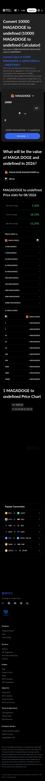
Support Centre (7, 672)
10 (6, 335)
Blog (3, 669)
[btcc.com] (7, 10)
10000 (7, 379)
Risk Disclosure (7, 719)
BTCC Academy (7, 679)
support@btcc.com (8, 737)
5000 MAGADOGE (12, 296)
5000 (7, 373)
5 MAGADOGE (11, 253)
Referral (4, 649)
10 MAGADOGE (11, 259)
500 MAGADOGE (12, 284)
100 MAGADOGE (12, 278)
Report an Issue (7, 734)
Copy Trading (6, 637)
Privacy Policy (6, 716)
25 (6, 342)
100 (6, 354)
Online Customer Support (10, 731)
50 (6, 348)
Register (32, 10)
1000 (7, 367)
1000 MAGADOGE (12, 290)
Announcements (7, 699)
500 (6, 360)
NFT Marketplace (8, 682)
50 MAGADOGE (11, 271)
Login (23, 10)
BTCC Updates (7, 696)
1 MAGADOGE (11, 246)
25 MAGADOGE (11, 265)
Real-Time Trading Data (10, 655)
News (4, 676)
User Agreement (7, 713)
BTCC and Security (8, 702)
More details (21, 136)
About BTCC (6, 692)
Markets (5, 659)
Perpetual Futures (8, 631)
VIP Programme (7, 652)
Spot (3, 634)
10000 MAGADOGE (13, 303)
